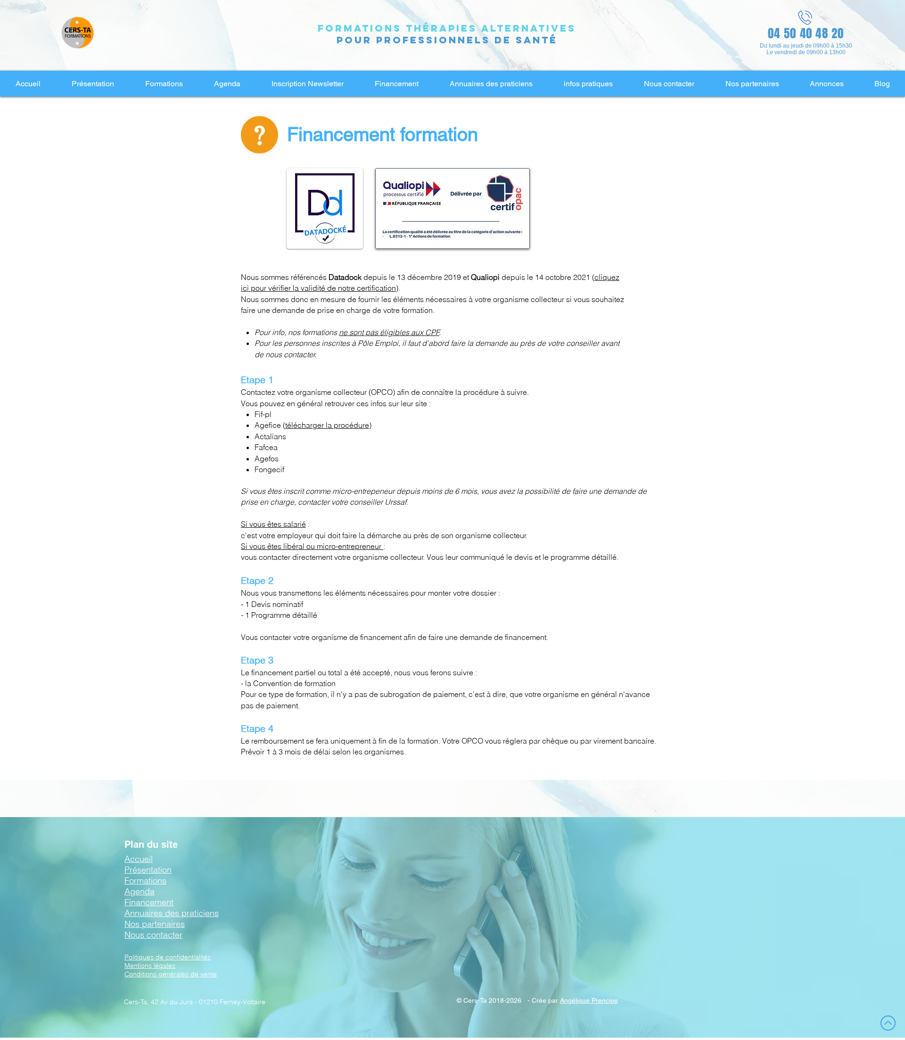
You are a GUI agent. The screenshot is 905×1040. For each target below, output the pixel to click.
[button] (92, 84)
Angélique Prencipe (589, 1000)
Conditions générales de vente (170, 974)
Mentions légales (149, 965)
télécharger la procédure (327, 425)
